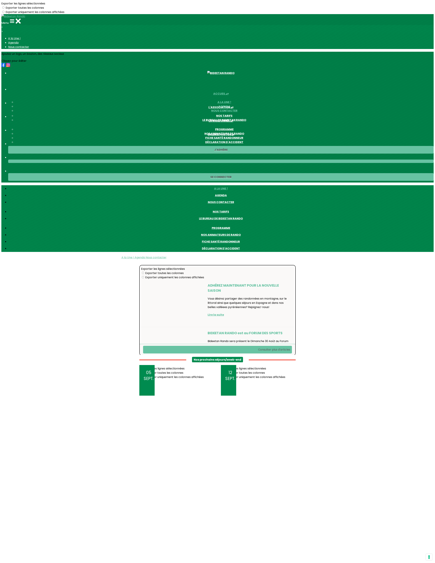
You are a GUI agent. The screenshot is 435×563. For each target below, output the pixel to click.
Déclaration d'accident (224, 142)
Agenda (13, 43)
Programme (224, 129)
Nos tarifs (224, 116)
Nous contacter (18, 47)
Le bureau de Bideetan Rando (221, 218)
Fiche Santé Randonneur (224, 138)
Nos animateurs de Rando (221, 235)
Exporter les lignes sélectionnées (23, 3)
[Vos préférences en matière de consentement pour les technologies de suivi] (429, 557)
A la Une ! (14, 38)
